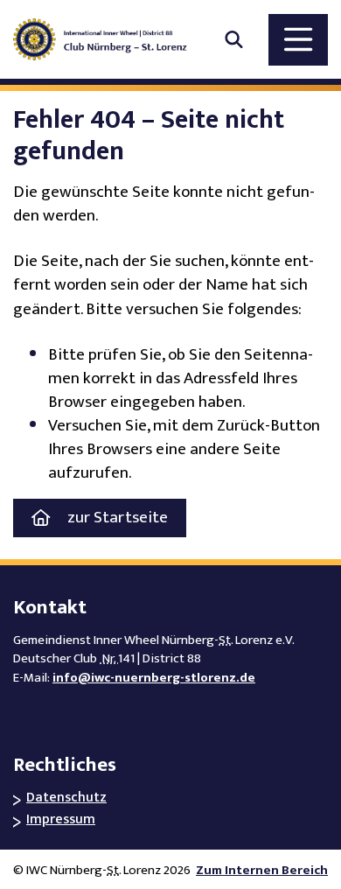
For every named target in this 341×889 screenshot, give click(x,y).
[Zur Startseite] (108, 39)
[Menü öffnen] (298, 40)
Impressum (60, 820)
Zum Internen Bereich (262, 870)
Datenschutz (66, 798)
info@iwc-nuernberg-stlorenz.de (153, 678)
